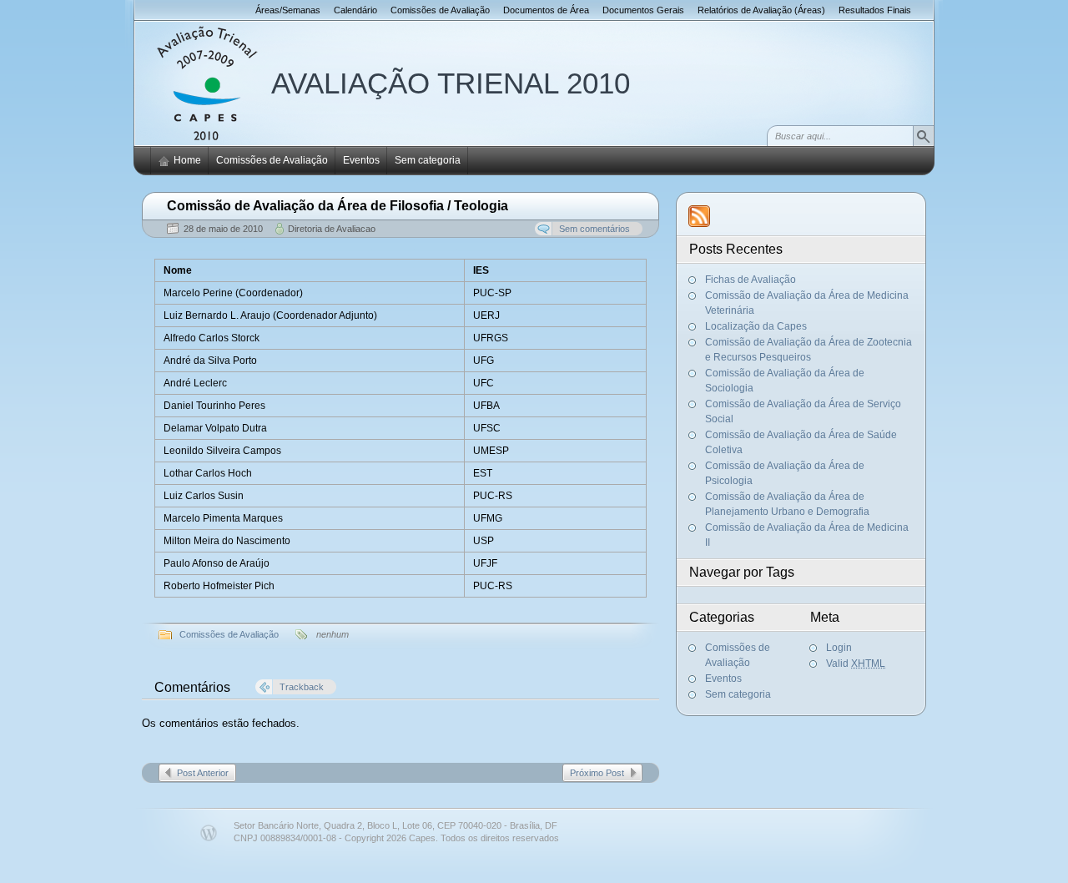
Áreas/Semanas (287, 10)
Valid (855, 663)
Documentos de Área (546, 10)
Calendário (355, 10)
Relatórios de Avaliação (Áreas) (761, 10)
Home (187, 160)
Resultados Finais (875, 10)
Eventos (361, 160)
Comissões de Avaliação (440, 10)
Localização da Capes (756, 326)
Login (839, 647)
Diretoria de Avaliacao (331, 229)
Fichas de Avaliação (750, 279)
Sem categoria (428, 160)
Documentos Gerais (643, 10)
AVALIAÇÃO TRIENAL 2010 (450, 83)
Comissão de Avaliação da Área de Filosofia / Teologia (337, 206)
